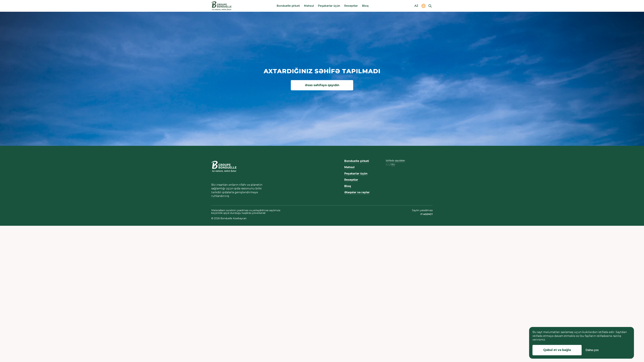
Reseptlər (351, 5)
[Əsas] (221, 6)
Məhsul (309, 5)
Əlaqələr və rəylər (357, 192)
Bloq (365, 5)
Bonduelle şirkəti (288, 5)
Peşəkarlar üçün (329, 5)
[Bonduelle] (223, 166)
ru (393, 164)
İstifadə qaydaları (395, 160)
